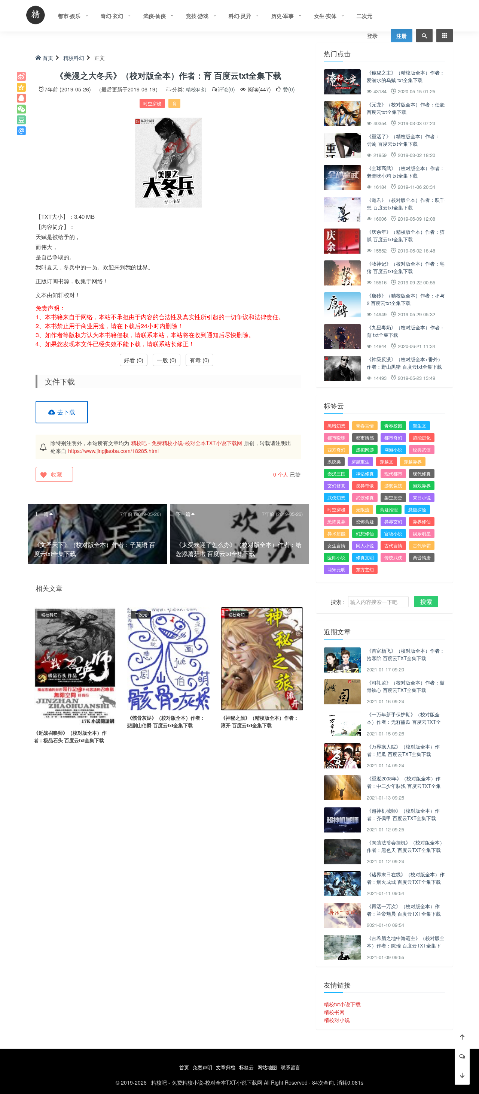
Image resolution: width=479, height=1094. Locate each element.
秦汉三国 (336, 473)
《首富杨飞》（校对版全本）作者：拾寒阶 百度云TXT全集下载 (406, 654)
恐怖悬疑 (365, 521)
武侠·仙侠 (154, 15)
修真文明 (365, 557)
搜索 (426, 601)
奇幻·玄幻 (112, 15)
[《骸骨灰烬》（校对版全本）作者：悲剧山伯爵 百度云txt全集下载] (168, 658)
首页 (48, 57)
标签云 (246, 1067)
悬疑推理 (389, 509)
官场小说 (393, 533)
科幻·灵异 (240, 15)
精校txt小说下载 (342, 1004)
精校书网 (334, 1012)
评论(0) (226, 89)
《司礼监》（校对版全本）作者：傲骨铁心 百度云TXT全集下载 (406, 686)
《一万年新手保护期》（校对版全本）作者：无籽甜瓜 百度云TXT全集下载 (404, 721)
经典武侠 (422, 449)
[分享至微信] (21, 109)
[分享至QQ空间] (21, 87)
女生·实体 (325, 15)
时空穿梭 (152, 103)
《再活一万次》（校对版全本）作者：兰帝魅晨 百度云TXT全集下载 (404, 910)
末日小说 (422, 497)
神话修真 (365, 473)
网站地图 (267, 1067)
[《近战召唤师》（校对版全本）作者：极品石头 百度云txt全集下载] (75, 665)
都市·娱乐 (69, 15)
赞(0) (288, 89)
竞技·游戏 (197, 15)
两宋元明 (336, 569)
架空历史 (393, 497)
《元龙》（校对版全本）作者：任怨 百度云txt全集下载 (406, 108)
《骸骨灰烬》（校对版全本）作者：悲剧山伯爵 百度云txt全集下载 (166, 721)
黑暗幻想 (336, 425)
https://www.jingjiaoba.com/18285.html (113, 450)
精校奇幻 (236, 614)
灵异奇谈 (365, 485)
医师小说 (336, 557)
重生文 (419, 425)
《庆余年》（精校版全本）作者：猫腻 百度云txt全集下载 (406, 235)
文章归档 (225, 1067)
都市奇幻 (393, 437)
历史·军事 (282, 15)
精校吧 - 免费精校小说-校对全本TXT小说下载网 (186, 443)
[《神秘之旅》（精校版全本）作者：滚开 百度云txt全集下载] (262, 658)
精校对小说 (337, 1020)
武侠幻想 (336, 497)
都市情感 (365, 437)
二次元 (364, 15)
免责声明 (202, 1067)
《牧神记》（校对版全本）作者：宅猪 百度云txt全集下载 (406, 267)
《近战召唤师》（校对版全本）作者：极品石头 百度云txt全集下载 (70, 736)
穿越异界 (413, 461)
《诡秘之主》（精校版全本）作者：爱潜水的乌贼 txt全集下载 (406, 76)
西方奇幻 (336, 449)
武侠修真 (365, 497)
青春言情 (365, 425)
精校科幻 (73, 57)
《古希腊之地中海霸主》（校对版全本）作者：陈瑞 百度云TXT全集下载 (406, 945)
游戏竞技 (393, 485)
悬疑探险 (417, 509)
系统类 (334, 461)
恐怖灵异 (336, 521)
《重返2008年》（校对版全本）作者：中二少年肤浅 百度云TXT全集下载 (404, 786)
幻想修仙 (365, 533)
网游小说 (393, 449)
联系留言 (290, 1067)
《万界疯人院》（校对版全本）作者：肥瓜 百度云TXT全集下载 (403, 750)
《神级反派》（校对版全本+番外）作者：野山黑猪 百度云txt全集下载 (405, 363)
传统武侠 (393, 557)
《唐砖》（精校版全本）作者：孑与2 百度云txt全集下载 (406, 299)
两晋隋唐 (422, 557)
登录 (372, 35)
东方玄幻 (365, 569)
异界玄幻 (393, 521)
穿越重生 (360, 461)
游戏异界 (422, 485)
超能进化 (422, 437)
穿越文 (386, 461)
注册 (401, 35)
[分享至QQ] (21, 98)
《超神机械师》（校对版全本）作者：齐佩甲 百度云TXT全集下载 (403, 814)
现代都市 (393, 473)
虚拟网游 (365, 449)
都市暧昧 (336, 437)
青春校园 (393, 425)
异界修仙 (422, 521)
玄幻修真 (336, 485)
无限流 (362, 509)
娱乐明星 (422, 533)
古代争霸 (422, 545)
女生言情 (336, 545)
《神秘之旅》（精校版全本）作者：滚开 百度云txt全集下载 (260, 721)
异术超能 (336, 533)
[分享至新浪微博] (21, 76)
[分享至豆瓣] (21, 119)
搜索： (339, 601)
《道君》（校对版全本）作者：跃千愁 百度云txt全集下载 (406, 203)
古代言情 (393, 545)
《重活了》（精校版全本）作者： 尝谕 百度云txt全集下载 (403, 140)
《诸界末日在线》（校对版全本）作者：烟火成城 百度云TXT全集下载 (406, 878)
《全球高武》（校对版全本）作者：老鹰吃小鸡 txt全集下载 (406, 171)
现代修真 (422, 473)
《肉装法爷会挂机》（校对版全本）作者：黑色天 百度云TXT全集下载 (406, 846)
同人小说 (365, 545)
